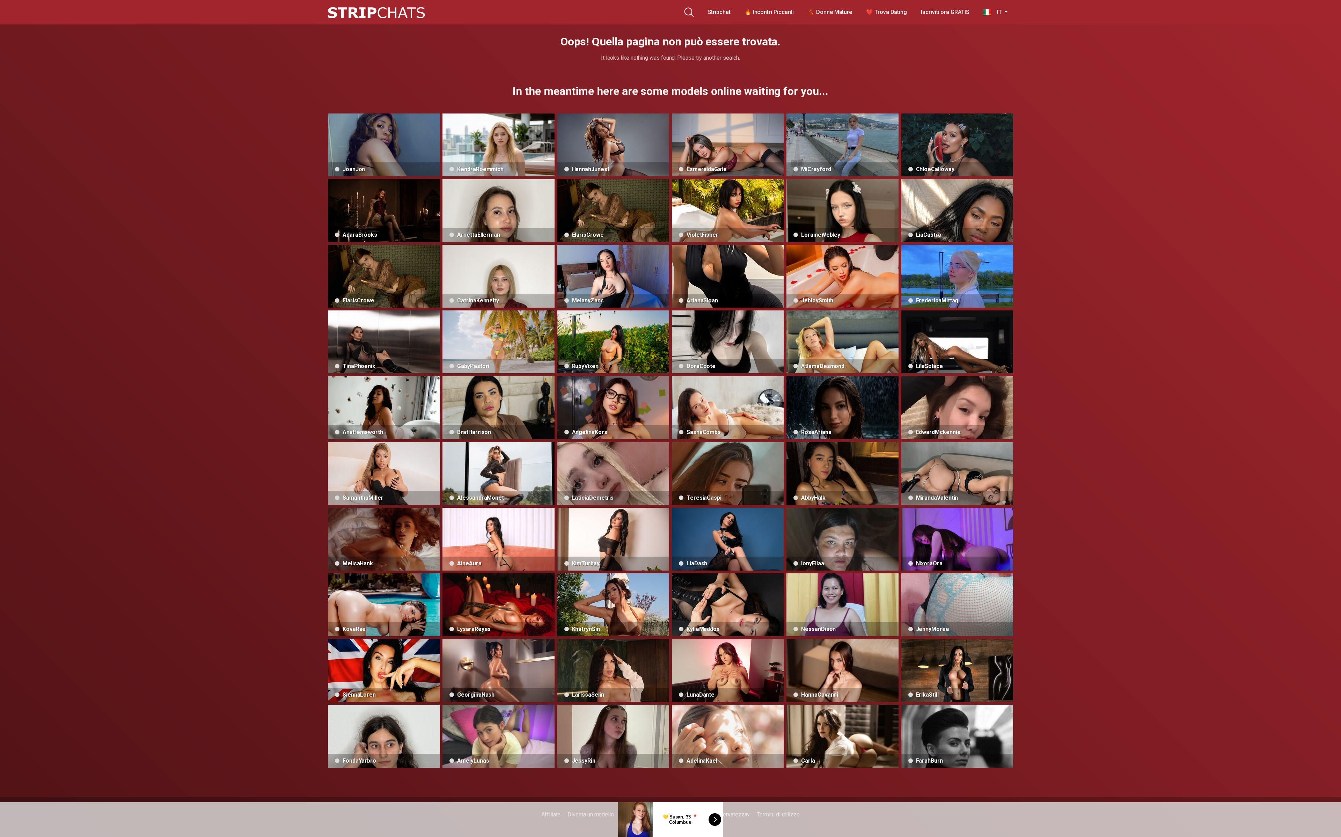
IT (997, 12)
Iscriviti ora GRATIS (945, 12)
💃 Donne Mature (830, 12)
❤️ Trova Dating (886, 12)
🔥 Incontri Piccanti (769, 12)
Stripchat (719, 12)
